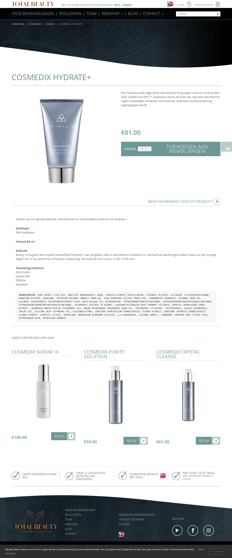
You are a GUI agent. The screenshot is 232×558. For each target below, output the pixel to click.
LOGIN (180, 4)
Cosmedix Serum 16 (35, 352)
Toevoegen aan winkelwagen (187, 149)
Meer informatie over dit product (180, 201)
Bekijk (60, 436)
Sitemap (124, 524)
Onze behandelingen (33, 13)
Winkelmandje (204, 4)
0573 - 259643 (123, 5)
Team (91, 13)
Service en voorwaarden (137, 515)
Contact (151, 13)
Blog (133, 13)
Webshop (111, 13)
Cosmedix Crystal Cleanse (178, 354)
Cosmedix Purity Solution (104, 354)
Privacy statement (132, 519)
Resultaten (70, 13)
